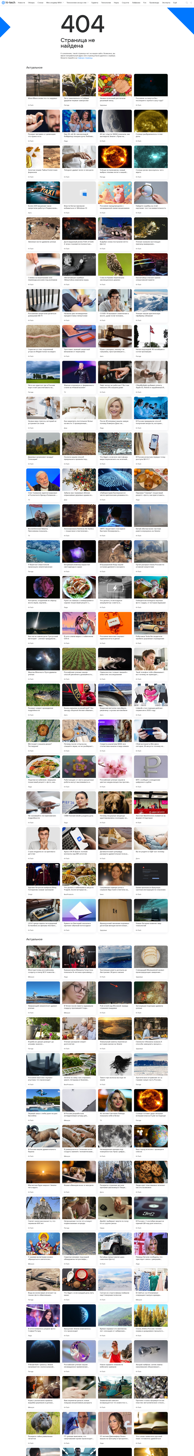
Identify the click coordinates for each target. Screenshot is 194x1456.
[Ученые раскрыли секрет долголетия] (79, 1249)
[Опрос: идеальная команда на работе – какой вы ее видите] (115, 951)
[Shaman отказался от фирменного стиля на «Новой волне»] (79, 377)
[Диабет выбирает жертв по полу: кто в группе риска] (115, 1429)
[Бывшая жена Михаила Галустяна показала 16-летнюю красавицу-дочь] (79, 1177)
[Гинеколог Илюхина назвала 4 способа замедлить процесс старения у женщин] (151, 1249)
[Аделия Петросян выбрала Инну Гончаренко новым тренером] (43, 880)
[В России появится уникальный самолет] (79, 1095)
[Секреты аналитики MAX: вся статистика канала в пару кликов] (115, 736)
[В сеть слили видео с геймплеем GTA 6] (79, 629)
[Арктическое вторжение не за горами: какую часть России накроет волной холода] (151, 1285)
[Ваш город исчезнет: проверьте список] (151, 1357)
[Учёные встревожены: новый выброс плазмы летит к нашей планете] (115, 162)
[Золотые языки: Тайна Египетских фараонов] (43, 162)
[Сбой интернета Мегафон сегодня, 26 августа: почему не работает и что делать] (151, 736)
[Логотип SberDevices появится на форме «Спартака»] (151, 808)
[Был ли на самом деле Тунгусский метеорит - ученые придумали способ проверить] (43, 629)
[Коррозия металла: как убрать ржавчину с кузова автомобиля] (115, 700)
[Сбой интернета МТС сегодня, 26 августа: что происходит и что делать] (115, 1023)
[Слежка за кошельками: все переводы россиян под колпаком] (43, 270)
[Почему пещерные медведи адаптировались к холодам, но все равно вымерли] (115, 808)
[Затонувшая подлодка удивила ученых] (151, 1213)
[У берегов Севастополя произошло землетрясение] (43, 557)
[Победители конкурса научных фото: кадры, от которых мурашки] (151, 593)
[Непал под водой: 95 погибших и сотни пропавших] (151, 342)
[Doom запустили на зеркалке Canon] (43, 1095)
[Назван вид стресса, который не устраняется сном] (43, 413)
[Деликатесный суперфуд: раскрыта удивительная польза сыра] (115, 844)
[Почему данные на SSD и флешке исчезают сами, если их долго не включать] (79, 1059)
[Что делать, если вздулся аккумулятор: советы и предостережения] (115, 593)
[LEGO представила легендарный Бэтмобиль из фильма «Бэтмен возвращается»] (43, 916)
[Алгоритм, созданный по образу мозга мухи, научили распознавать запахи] (43, 593)
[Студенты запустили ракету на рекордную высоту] (43, 1059)
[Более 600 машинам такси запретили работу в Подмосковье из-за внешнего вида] (43, 198)
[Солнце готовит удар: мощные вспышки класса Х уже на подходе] (151, 1321)
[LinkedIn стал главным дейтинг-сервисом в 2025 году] (151, 700)
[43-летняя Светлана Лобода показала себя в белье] (115, 1321)
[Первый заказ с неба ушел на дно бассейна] (43, 1321)
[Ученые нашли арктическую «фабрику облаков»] (151, 306)
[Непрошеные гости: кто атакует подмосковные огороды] (79, 1429)
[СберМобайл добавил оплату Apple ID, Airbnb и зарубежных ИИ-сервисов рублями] (151, 377)
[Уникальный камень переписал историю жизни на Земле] (115, 1249)
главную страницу (84, 58)
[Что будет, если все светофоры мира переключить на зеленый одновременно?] (115, 449)
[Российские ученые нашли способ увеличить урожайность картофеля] (79, 664)
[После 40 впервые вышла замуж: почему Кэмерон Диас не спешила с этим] (115, 413)
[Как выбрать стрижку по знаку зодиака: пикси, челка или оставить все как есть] (115, 987)
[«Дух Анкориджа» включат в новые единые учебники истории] (43, 951)
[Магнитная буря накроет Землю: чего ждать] (43, 1393)
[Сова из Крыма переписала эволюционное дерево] (115, 270)
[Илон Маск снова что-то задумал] (43, 91)
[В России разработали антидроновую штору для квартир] (79, 1321)
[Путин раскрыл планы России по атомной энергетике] (151, 557)
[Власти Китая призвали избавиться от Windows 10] (79, 198)
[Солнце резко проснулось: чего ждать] (151, 162)
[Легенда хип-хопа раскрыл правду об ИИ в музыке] (43, 1023)
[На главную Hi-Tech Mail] (10, 2)
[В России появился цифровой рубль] (79, 1131)
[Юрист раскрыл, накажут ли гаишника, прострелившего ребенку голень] (115, 342)
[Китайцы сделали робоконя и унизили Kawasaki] (151, 987)
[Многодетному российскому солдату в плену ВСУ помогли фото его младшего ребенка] (43, 1177)
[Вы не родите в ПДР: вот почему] (151, 844)
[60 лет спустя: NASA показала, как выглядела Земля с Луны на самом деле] (115, 126)
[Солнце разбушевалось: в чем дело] (151, 126)
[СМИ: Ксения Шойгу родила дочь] (79, 808)
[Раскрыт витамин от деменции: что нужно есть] (43, 126)
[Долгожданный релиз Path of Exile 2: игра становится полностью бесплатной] (79, 234)
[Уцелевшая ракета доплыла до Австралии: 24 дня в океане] (115, 1177)
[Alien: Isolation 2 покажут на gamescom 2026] (115, 1095)
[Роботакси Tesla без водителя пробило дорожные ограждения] (151, 629)
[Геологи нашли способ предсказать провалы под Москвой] (79, 449)
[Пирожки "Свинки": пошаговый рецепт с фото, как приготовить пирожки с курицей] (151, 485)
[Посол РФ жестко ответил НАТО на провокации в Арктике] (79, 1023)
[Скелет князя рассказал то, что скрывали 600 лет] (43, 1429)
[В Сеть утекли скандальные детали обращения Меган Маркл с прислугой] (151, 1023)
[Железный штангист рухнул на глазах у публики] (151, 951)
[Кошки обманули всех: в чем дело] (79, 1393)
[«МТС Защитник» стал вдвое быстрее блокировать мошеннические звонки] (115, 521)
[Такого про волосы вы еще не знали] (115, 1285)
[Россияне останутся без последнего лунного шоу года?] (151, 91)
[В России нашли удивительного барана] (43, 1357)
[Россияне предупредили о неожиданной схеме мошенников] (115, 198)
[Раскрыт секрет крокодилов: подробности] (43, 700)
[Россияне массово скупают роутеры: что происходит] (43, 1285)
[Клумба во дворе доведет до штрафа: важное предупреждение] (43, 1249)
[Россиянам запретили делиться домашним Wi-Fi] (43, 306)
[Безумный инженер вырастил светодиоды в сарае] (79, 557)
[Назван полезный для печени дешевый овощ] (115, 91)
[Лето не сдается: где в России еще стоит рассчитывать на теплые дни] (43, 377)
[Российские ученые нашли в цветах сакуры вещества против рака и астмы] (115, 772)
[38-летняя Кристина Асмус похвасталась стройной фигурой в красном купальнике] (79, 951)
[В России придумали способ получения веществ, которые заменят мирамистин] (151, 413)
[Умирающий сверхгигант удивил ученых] (43, 1213)
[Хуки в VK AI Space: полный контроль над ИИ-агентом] (79, 844)
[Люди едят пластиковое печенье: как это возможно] (151, 1393)
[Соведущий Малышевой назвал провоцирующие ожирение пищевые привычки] (151, 1177)
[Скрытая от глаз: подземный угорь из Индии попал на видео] (43, 342)
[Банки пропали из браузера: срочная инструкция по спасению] (151, 880)
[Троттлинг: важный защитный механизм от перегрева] (79, 342)
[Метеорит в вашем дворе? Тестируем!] (43, 736)
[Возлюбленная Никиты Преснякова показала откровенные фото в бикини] (43, 521)
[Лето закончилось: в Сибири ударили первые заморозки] (79, 91)
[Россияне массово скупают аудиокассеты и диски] (115, 629)
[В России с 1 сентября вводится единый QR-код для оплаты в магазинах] (151, 1429)
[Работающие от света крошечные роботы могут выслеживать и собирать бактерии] (79, 772)
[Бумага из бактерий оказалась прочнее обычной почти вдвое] (79, 916)
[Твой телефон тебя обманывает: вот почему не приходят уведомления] (151, 664)
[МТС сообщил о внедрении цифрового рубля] (151, 772)
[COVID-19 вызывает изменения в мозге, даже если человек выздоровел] (115, 306)
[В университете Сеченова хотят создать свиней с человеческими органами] (79, 1357)
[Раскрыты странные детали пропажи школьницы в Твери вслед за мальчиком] (115, 1393)
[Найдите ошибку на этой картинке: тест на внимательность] (151, 198)
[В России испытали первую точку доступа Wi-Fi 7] (151, 449)
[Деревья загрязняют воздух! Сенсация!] (43, 449)
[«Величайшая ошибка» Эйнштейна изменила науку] (79, 270)
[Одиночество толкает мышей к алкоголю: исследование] (115, 664)
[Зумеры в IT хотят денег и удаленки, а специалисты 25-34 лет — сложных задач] (151, 1131)
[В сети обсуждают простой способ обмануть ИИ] (79, 987)
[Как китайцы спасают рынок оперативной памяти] (151, 270)
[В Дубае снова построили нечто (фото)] (115, 234)
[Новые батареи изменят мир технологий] (151, 916)
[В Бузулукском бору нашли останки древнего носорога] (115, 557)
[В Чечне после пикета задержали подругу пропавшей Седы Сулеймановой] (79, 1213)
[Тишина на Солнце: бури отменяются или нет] (151, 1095)
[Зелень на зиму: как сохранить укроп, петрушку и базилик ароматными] (79, 1285)
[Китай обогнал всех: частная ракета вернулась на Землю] (151, 521)
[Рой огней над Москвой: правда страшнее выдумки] (115, 1213)
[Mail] (3, 2)
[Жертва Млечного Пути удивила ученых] (43, 664)
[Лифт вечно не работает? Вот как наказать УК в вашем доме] (115, 377)
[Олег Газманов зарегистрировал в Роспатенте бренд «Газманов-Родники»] (43, 485)
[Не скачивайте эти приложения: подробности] (43, 808)
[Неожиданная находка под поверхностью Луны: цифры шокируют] (115, 1357)
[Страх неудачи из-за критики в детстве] (43, 844)
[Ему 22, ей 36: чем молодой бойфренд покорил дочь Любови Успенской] (79, 126)
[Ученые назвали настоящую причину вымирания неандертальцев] (151, 234)
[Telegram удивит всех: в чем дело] (79, 162)
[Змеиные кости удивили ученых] (43, 234)
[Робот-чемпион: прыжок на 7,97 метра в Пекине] (43, 987)
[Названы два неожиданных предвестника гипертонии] (79, 306)
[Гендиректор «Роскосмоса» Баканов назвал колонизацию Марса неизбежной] (43, 1131)
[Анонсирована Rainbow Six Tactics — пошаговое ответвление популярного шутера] (79, 521)
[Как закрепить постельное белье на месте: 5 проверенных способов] (79, 413)
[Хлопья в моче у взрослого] (115, 1131)
